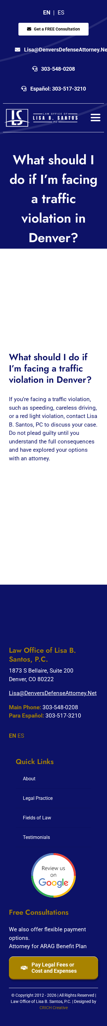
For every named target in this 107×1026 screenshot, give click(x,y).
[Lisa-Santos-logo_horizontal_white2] (41, 110)
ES (61, 12)
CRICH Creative (54, 1007)
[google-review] (53, 856)
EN (46, 12)
